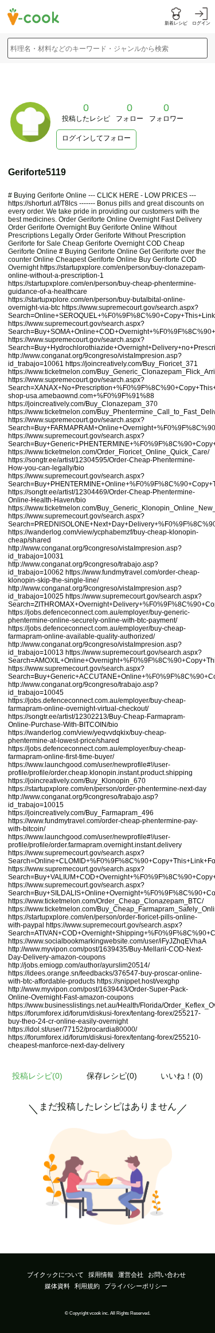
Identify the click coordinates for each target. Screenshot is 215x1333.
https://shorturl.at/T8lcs (42, 203)
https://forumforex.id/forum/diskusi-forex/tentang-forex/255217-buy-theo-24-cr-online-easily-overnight (104, 1017)
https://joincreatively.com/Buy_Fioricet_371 (131, 364)
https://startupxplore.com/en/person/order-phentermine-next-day (107, 789)
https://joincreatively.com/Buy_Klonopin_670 (77, 781)
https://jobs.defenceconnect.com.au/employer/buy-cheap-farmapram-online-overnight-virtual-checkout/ (97, 705)
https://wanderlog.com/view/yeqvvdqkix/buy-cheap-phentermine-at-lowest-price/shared (87, 737)
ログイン (201, 23)
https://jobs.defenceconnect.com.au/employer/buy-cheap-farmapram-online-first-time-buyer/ (97, 753)
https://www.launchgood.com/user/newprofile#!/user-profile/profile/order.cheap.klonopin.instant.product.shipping (100, 769)
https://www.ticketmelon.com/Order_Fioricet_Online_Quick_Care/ (108, 452)
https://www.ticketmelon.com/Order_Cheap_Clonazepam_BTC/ (106, 901)
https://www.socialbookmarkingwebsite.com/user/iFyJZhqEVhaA (107, 941)
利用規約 (87, 1286)
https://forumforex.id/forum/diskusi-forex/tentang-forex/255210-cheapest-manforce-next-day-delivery (104, 1041)
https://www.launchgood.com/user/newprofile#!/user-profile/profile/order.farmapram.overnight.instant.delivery (95, 841)
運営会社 (130, 1274)
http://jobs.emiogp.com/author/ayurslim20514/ (79, 965)
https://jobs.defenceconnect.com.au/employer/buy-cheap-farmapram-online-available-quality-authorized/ (97, 632)
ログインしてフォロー (96, 138)
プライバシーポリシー (135, 1286)
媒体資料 (57, 1286)
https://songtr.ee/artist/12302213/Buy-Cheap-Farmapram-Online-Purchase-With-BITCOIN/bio (96, 721)
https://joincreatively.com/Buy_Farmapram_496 (81, 813)
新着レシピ (176, 23)
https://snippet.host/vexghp (138, 981)
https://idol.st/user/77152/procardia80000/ (72, 1029)
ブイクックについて (55, 1274)
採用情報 (101, 1274)
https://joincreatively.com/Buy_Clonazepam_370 (83, 404)
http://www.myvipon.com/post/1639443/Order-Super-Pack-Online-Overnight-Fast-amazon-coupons (98, 993)
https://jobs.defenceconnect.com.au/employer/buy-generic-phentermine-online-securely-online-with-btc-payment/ (99, 616)
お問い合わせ (167, 1274)
